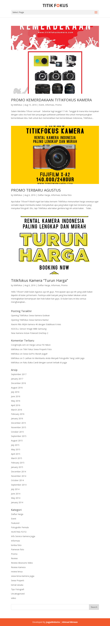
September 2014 (18, 484)
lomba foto (66, 195)
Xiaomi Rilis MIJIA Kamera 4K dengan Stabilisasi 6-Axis (36, 324)
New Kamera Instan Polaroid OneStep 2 (29, 333)
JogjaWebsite (53, 622)
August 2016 (17, 387)
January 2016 (17, 418)
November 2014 (18, 476)
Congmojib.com (18, 344)
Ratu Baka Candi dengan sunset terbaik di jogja (45, 362)
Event (41, 104)
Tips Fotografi (17, 589)
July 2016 (15, 392)
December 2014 (18, 471)
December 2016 (18, 383)
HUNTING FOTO (18, 531)
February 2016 (17, 414)
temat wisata (17, 585)
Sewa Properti (17, 580)
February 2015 (17, 462)
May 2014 (15, 498)
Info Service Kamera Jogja (23, 536)
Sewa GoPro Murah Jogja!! (35, 353)
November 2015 (18, 427)
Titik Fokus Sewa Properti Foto (37, 349)
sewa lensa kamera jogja (22, 576)
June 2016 (15, 396)
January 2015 (17, 467)
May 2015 (15, 449)
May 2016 (15, 400)
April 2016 (15, 405)
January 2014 (17, 502)
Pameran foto (17, 549)
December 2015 (18, 423)
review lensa (16, 571)
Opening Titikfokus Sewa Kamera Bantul (29, 320)
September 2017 (18, 374)
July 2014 (15, 489)
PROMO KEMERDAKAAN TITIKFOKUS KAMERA (51, 99)
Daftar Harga (44, 195)
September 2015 (18, 436)
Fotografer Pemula (20, 527)
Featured (15, 523)
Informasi (49, 104)
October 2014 (17, 480)
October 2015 (17, 431)
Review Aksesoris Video (22, 562)
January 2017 (17, 378)
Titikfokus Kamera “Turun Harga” (39, 280)
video (13, 598)
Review (14, 558)
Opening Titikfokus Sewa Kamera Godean (30, 315)
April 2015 (15, 454)
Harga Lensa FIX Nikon (40, 344)
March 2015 (16, 458)
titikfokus (18, 104)
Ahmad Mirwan (70, 622)
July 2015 (15, 445)
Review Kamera (18, 567)
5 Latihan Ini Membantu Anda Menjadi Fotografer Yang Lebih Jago (54, 358)
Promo (58, 104)
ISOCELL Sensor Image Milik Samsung (28, 328)
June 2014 (15, 493)
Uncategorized (17, 593)
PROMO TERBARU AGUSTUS (36, 190)
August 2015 (17, 440)
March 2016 (16, 409)
